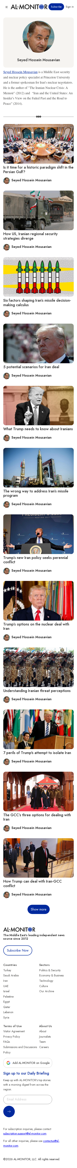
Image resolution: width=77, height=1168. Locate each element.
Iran (5, 981)
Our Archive (46, 991)
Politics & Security (50, 970)
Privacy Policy (11, 1037)
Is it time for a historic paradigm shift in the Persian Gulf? (38, 170)
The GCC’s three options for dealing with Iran (37, 817)
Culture (43, 986)
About (42, 1031)
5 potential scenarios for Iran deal (31, 367)
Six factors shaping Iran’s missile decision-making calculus (37, 303)
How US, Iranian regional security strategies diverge (30, 236)
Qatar (6, 1007)
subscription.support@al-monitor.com (24, 1133)
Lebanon (8, 1012)
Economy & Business (51, 975)
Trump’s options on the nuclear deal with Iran (36, 626)
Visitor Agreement (14, 1031)
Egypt (6, 1002)
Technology (46, 981)
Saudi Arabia (11, 975)
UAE (5, 986)
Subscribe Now (18, 950)
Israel (6, 991)
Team (42, 1042)
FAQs (6, 1042)
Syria (6, 1017)
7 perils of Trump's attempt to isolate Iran (37, 752)
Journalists (45, 1037)
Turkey (7, 970)
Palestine (8, 996)
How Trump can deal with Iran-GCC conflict (32, 884)
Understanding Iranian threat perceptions (37, 690)
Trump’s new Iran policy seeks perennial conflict (35, 560)
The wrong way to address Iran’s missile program (35, 493)
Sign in (70, 7)
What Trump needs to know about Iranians (38, 429)
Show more (38, 909)
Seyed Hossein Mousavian (38, 60)
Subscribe (56, 7)
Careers (44, 1047)
